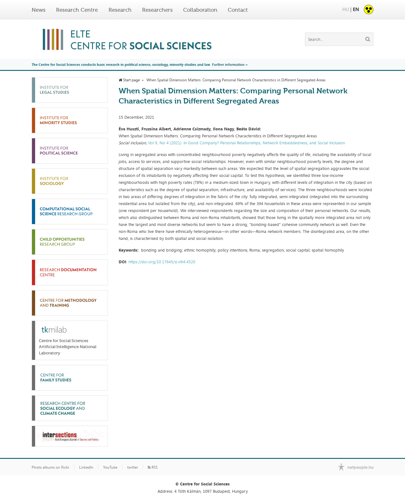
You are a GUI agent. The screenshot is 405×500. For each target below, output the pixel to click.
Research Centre (77, 10)
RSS (154, 467)
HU (345, 9)
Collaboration (200, 10)
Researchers (157, 10)
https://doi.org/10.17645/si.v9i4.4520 (161, 262)
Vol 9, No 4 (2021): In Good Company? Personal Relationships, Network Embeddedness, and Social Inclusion (246, 143)
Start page (131, 80)
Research (120, 10)
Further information (228, 64)
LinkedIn (86, 467)
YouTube (110, 467)
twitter (132, 467)
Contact (238, 10)
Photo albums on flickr (50, 467)
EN (356, 9)
